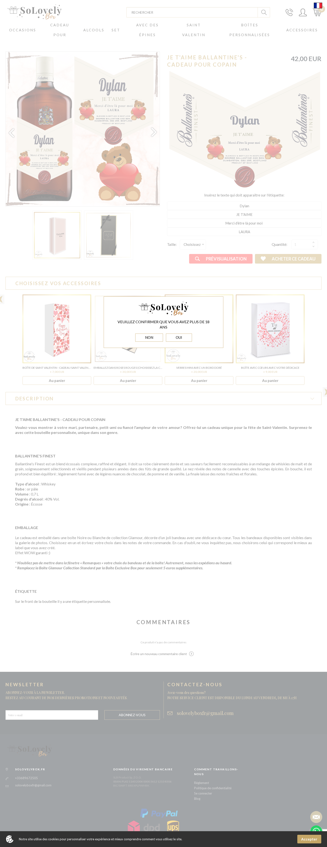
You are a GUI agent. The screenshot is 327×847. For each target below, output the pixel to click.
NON (149, 337)
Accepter (309, 839)
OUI (179, 337)
